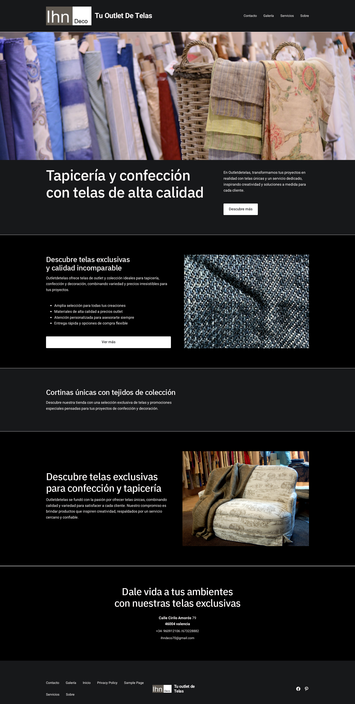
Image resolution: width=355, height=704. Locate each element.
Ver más (108, 342)
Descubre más (240, 209)
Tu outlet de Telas (123, 15)
